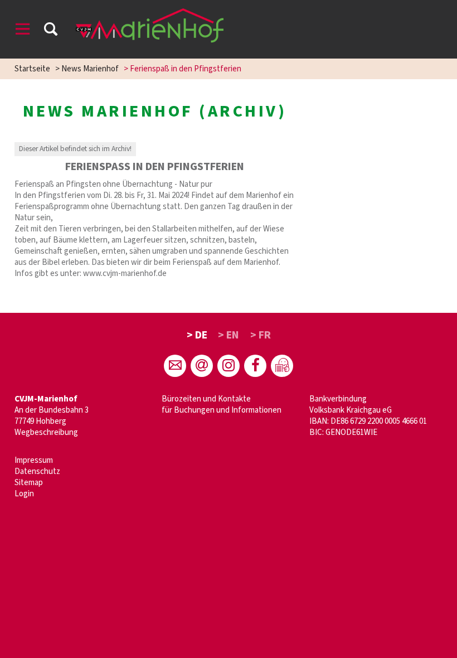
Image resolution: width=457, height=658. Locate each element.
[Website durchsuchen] (50, 31)
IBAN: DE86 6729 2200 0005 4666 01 (368, 421)
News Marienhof (90, 69)
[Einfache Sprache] (282, 366)
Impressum (33, 460)
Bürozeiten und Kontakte (206, 399)
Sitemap (28, 482)
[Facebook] (255, 366)
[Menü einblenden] (22, 31)
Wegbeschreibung (46, 432)
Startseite (32, 69)
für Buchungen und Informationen (221, 410)
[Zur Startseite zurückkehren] (150, 14)
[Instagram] (228, 366)
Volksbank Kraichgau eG (350, 410)
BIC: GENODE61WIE (343, 432)
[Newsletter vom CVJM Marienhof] (202, 366)
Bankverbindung (338, 399)
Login (24, 494)
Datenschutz (37, 471)
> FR (260, 335)
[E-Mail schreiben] (175, 366)
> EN (228, 335)
